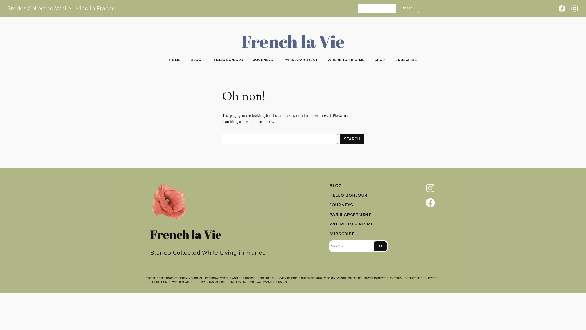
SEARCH (408, 8)
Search (352, 139)
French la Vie (293, 41)
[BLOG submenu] (206, 60)
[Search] (380, 246)
